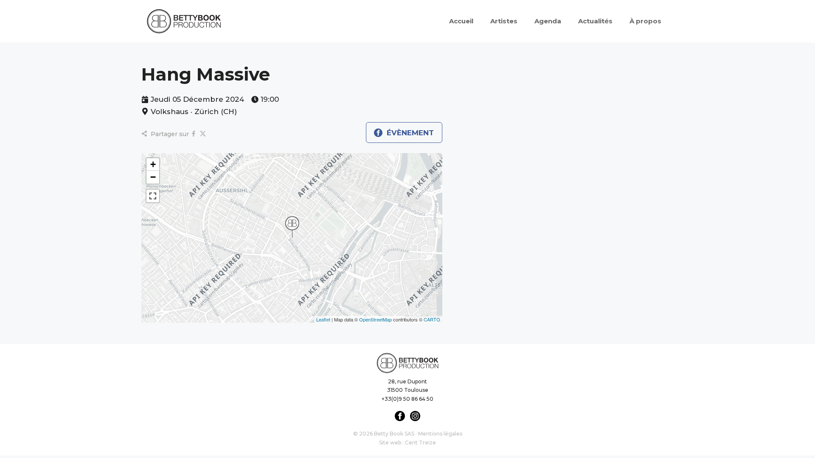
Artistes (503, 21)
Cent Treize (420, 442)
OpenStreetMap (375, 319)
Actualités (595, 21)
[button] (292, 227)
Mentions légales (440, 433)
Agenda (547, 21)
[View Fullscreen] (152, 196)
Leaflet (323, 319)
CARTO (432, 319)
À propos (645, 21)
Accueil (461, 21)
